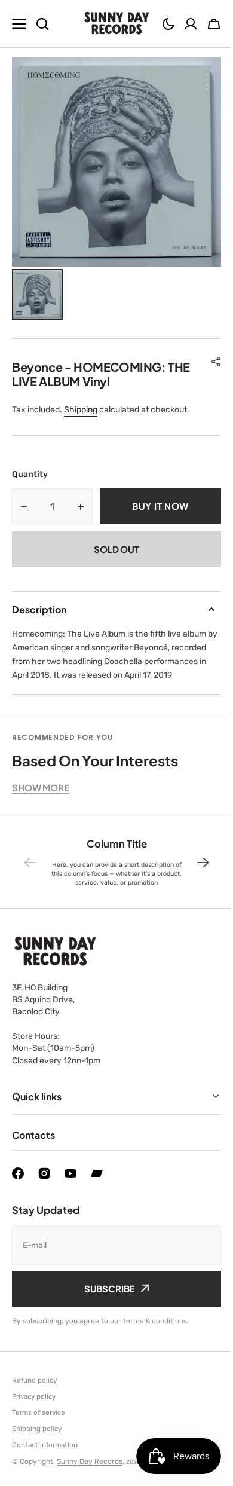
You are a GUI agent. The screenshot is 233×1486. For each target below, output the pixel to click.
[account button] (190, 24)
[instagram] (44, 1187)
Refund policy (34, 1394)
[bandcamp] (97, 1187)
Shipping (80, 410)
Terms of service (38, 1426)
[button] (168, 24)
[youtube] (70, 1187)
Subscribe (104, 1302)
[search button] (42, 24)
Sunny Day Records (89, 1475)
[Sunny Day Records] (116, 24)
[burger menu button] (19, 24)
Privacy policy (34, 1410)
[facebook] (18, 1187)
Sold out (116, 549)
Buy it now (160, 506)
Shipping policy (37, 1442)
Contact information (45, 1458)
